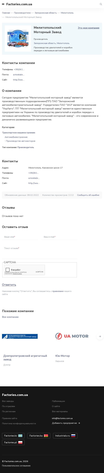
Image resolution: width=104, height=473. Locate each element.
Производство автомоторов (20, 141)
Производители (22, 12)
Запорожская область (46, 12)
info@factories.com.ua (62, 418)
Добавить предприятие (64, 423)
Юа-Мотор (62, 356)
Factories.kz (10, 435)
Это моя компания (88, 27)
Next (100, 336)
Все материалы (60, 411)
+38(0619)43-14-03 (38, 172)
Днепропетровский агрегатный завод (25, 357)
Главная (6, 12)
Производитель (25, 147)
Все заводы (8, 401)
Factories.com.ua (19, 4)
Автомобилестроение (16, 137)
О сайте (56, 406)
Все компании (10, 317)
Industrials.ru (62, 435)
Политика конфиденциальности (19, 423)
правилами (58, 291)
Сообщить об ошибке (88, 195)
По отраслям (8, 406)
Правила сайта (9, 418)
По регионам (8, 411)
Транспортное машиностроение (18, 132)
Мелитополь (67, 12)
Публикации (58, 401)
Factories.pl (10, 442)
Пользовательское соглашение (16, 465)
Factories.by (36, 435)
